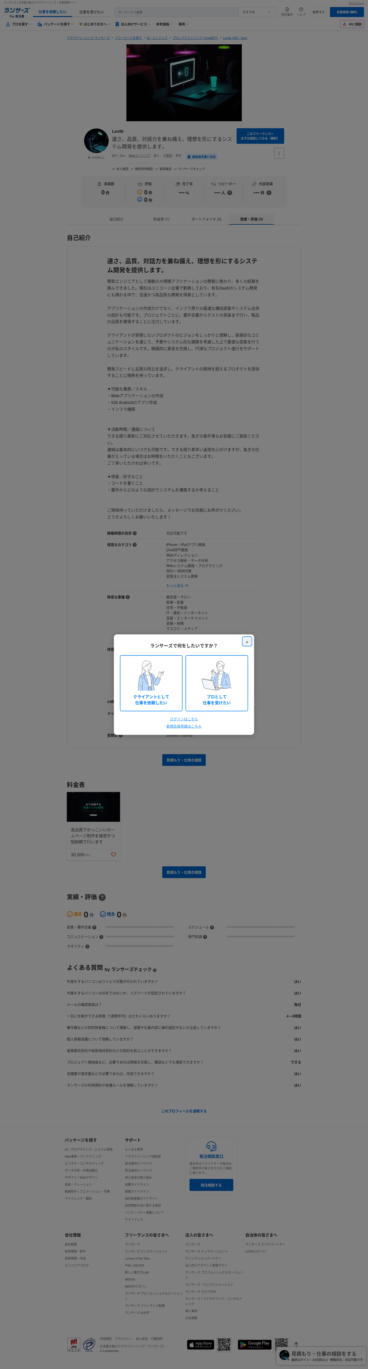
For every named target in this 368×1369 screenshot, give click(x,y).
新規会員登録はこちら (184, 726)
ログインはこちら (184, 718)
